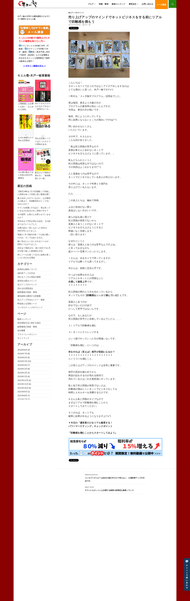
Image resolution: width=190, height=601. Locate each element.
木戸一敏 (87, 25)
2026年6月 (22, 357)
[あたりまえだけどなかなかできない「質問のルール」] (43, 90)
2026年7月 (22, 353)
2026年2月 (22, 372)
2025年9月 (22, 391)
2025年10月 (22, 388)
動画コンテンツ (118, 4)
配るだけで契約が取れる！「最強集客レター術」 (43, 175)
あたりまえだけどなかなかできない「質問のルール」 (43, 106)
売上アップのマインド (76, 13)
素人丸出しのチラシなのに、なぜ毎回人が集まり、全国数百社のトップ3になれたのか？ (33, 201)
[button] (187, 574)
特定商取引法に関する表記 (29, 323)
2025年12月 (22, 380)
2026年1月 (22, 376)
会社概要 (21, 330)
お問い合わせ (147, 4)
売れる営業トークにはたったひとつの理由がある (43, 141)
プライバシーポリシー (27, 334)
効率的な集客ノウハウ (27, 269)
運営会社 (132, 4)
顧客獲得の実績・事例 (27, 292)
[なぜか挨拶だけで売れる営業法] (26, 125)
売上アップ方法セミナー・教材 (31, 299)
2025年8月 (22, 395)
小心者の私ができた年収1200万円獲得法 (26, 175)
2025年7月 (22, 399)
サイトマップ (23, 338)
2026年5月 (22, 361)
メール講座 (161, 4)
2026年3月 (22, 369)
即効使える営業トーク (27, 303)
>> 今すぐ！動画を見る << (34, 66)
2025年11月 (22, 384)
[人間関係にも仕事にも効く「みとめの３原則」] (26, 90)
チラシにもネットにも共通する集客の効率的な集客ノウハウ (109, 488)
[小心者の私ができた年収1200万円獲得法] (26, 159)
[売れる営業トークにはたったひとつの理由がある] (43, 125)
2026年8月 (22, 350)
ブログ (91, 4)
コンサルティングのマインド (30, 307)
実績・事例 (103, 4)
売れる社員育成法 (25, 288)
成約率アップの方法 (26, 273)
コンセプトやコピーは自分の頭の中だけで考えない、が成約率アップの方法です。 (115, 478)
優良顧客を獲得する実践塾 (29, 296)
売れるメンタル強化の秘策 (29, 277)
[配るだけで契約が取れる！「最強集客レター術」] (43, 159)
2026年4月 (22, 365)
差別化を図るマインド (27, 281)
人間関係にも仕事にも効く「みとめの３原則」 (26, 106)
